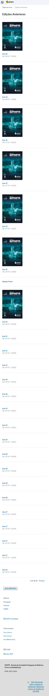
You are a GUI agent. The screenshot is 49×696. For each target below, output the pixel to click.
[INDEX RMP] (8, 654)
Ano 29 (4, 408)
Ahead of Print (7, 282)
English (5, 609)
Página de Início (7, 7)
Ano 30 (4, 380)
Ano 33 (4, 140)
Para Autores (7, 636)
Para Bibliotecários (9, 639)
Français (6, 605)
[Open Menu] (2, 2)
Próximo (42, 581)
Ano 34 (4, 54)
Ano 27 (4, 512)
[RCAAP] (6, 649)
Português (6, 602)
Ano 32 (4, 269)
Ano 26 (4, 570)
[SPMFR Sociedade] (10, 619)
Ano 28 (4, 454)
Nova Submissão (10, 588)
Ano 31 (4, 336)
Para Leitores (7, 632)
